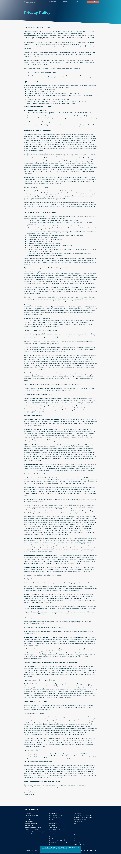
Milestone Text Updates (31, 829)
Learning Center (78, 843)
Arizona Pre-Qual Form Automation (35, 831)
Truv (50, 821)
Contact (75, 2)
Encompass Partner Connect (57, 829)
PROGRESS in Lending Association (58, 843)
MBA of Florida (78, 821)
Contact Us (77, 841)
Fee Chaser (28, 819)
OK (78, 851)
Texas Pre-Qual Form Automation (34, 833)
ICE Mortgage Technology (56, 815)
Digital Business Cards (31, 823)
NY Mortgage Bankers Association (83, 817)
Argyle (51, 819)
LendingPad (52, 833)
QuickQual (28, 817)
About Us (76, 837)
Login (83, 2)
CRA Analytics (29, 821)
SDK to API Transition (80, 844)
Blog (75, 839)
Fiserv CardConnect (54, 817)
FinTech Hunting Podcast (56, 844)
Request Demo (93, 2)
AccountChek (53, 823)
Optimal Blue (53, 827)
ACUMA (76, 823)
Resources (64, 2)
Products (52, 2)
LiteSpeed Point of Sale (31, 815)
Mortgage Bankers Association (82, 815)
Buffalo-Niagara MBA (79, 819)
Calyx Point (52, 831)
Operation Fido (29, 825)
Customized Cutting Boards (33, 827)
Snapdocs (52, 825)
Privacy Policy (64, 848)
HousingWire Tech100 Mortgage (58, 841)
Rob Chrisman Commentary (57, 839)
